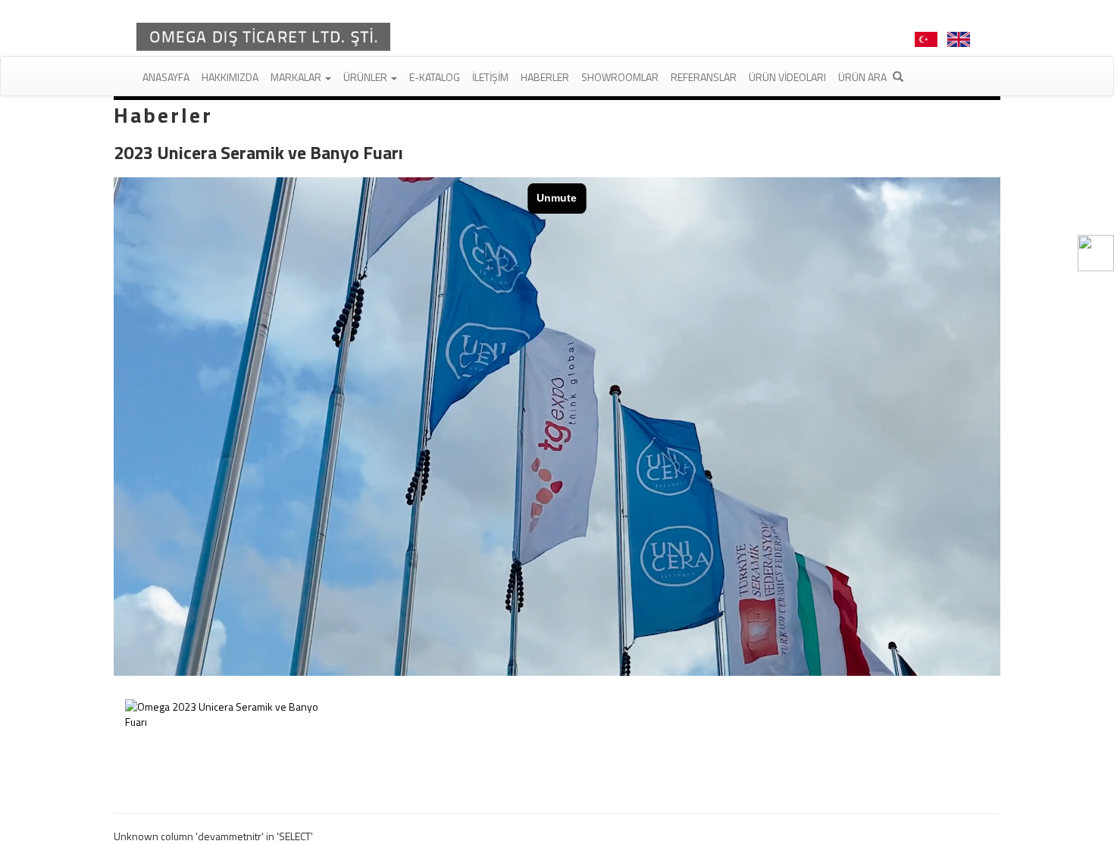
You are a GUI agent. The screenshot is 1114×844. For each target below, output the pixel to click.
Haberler (545, 77)
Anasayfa (165, 77)
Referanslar (704, 77)
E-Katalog (434, 77)
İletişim (490, 77)
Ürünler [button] (366, 77)
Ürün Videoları (787, 77)
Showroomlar (620, 77)
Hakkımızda (230, 77)
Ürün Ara (863, 77)
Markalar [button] (297, 77)
